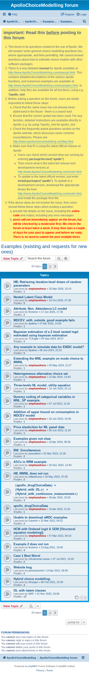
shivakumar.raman (39, 558)
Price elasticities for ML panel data (39, 427)
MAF (31, 593)
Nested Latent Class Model (33, 297)
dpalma (32, 323)
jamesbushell (35, 570)
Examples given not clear (32, 438)
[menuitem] (12, 14)
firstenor (33, 311)
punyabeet (34, 453)
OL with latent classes (30, 590)
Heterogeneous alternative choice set (41, 373)
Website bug (23, 567)
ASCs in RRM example (30, 462)
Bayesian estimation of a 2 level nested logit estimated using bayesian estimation (46, 333)
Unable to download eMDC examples (40, 517)
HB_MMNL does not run (31, 473)
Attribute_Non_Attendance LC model (40, 308)
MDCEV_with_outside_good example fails (44, 320)
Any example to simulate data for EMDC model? (49, 347)
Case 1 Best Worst (27, 555)
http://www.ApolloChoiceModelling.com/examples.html (43, 85)
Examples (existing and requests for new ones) (44, 249)
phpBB (32, 666)
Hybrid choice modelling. (32, 579)
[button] (55, 266)
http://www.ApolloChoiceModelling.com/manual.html (41, 72)
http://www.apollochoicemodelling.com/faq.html (43, 141)
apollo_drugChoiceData (31, 506)
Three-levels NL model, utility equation (42, 385)
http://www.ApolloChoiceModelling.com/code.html (49, 172)
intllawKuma (35, 476)
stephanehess (37, 288)
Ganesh (33, 520)
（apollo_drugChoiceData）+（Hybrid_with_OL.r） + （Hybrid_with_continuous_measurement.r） (46, 489)
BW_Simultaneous (27, 450)
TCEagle (33, 338)
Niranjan (33, 582)
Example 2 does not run (31, 544)
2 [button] (50, 266)
